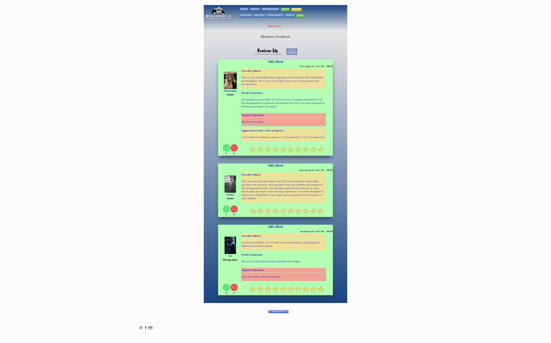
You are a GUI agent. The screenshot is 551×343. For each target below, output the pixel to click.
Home (244, 9)
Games (289, 16)
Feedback (246, 16)
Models (255, 9)
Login (285, 9)
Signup (296, 9)
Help (300, 16)
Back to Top (278, 311)
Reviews (259, 16)
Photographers (270, 9)
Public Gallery (275, 16)
